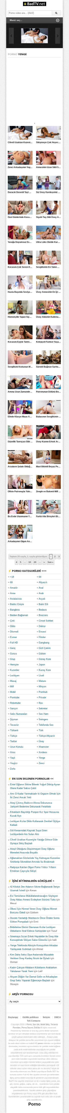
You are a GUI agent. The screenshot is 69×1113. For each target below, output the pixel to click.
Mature (42, 681)
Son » (50, 562)
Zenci (41, 763)
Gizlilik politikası (30, 1017)
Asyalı (42, 598)
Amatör (14, 587)
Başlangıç (13, 1017)
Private (42, 697)
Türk (41, 730)
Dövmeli (14, 631)
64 (40, 577)
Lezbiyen (14, 675)
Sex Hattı (43, 714)
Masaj (13, 681)
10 (29, 562)
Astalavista (16, 598)
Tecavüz (14, 725)
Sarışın (14, 708)
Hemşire (14, 664)
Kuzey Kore (45, 670)
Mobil (13, 692)
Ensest (42, 631)
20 (35, 562)
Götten (42, 653)
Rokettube (15, 703)
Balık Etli (43, 604)
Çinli (12, 620)
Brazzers (43, 615)
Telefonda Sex (46, 725)
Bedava (43, 609)
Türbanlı (14, 730)
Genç (13, 648)
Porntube (14, 697)
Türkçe (13, 736)
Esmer (13, 637)
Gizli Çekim (45, 648)
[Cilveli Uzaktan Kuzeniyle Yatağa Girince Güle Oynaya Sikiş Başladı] (34, 36)
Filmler (42, 637)
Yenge (42, 757)
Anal (41, 587)
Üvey (41, 741)
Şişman (14, 719)
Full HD (14, 642)
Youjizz (14, 763)
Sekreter (43, 708)
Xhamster (44, 746)
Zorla (12, 768)
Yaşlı (12, 757)
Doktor (42, 626)
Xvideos (43, 752)
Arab (41, 593)
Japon (42, 664)
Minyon (42, 686)
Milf (12, 686)
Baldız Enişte (17, 604)
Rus (41, 703)
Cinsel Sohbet (46, 620)
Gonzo (13, 653)
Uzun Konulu (16, 746)
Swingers (43, 719)
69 (11, 582)
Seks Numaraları (18, 714)
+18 (12, 577)
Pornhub (43, 692)
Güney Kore (45, 659)
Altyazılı (43, 582)
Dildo (12, 626)
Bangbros (15, 609)
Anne (12, 593)
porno (40, 1043)
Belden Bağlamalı (19, 615)
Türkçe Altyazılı (47, 736)
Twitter (13, 741)
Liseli (41, 675)
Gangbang (44, 642)
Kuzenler (14, 670)
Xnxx (12, 752)
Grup (12, 659)
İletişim (46, 1017)
